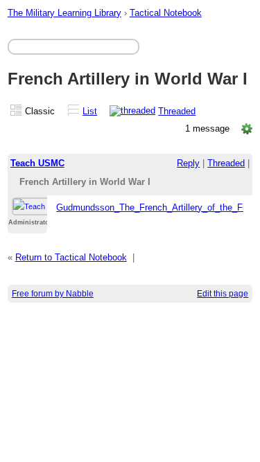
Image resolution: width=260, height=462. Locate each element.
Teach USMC (37, 163)
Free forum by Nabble (53, 294)
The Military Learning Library (64, 13)
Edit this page (222, 294)
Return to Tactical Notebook (71, 257)
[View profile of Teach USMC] (41, 201)
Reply (188, 163)
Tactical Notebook (166, 13)
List (90, 111)
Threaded (177, 111)
